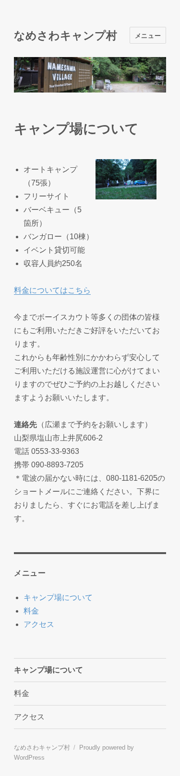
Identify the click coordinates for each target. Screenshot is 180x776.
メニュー (148, 35)
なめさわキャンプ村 (65, 35)
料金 (31, 611)
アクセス (39, 624)
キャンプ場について (58, 597)
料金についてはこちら (52, 290)
